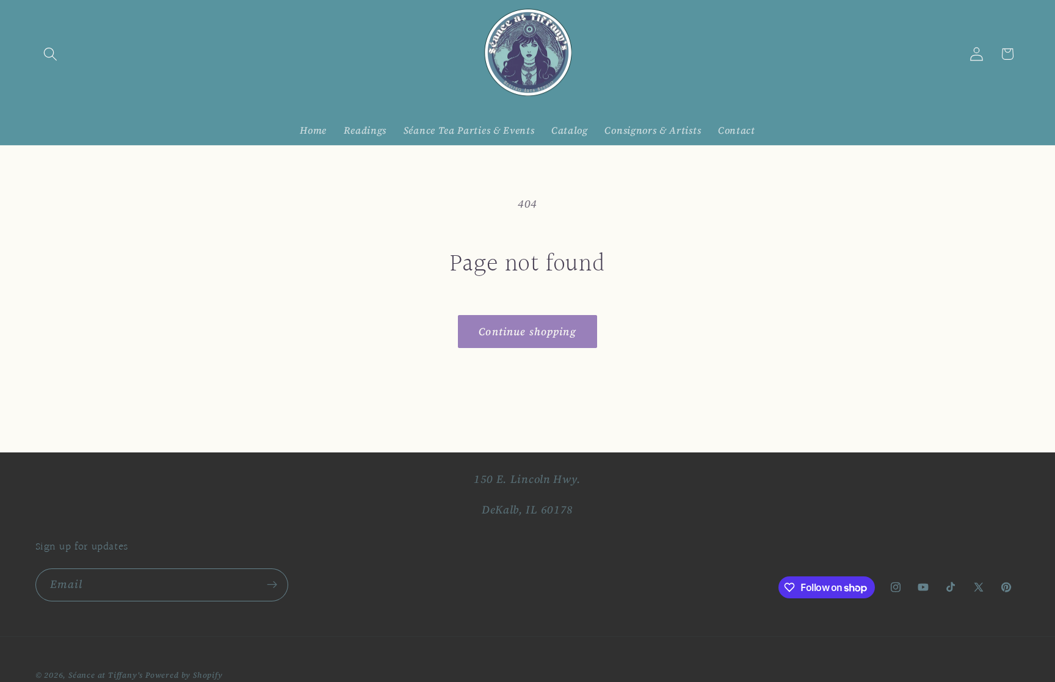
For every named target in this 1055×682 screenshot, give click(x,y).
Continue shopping (527, 331)
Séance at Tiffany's (105, 675)
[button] (51, 54)
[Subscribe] (272, 584)
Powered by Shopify (184, 675)
